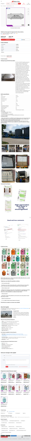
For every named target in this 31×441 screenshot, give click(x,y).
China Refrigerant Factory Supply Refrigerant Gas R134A (4, 405)
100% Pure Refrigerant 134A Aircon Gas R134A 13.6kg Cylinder (4, 381)
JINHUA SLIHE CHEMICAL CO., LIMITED (8, 33)
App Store (3, 435)
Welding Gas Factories (4, 426)
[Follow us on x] (26, 435)
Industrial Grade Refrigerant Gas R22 (21, 430)
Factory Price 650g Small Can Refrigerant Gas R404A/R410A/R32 (19, 393)
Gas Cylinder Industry (4, 422)
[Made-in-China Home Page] (15, 1)
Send (7, 366)
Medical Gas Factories (11, 426)
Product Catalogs (12, 411)
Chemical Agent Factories (4, 428)
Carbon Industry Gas (18, 422)
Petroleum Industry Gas (11, 422)
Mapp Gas (24, 413)
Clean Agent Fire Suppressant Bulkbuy (6, 432)
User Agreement (20, 438)
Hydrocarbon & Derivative (4, 420)
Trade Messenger (13, 435)
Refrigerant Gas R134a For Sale (13, 428)
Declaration (24, 438)
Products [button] (8, 3)
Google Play (8, 435)
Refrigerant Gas (3, 413)
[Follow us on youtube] (28, 435)
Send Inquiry (8, 39)
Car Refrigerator (23, 420)
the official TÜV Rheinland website (24, 308)
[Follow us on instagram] (27, 435)
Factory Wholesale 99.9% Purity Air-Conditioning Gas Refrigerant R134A (4, 393)
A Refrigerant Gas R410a (4, 430)
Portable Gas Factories (19, 426)
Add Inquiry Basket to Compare (15, 27)
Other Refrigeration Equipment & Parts (14, 420)
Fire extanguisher (18, 413)
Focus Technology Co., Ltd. (10, 438)
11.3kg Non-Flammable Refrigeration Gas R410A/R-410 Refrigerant (11, 381)
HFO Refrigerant (10, 413)
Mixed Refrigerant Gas (12, 430)
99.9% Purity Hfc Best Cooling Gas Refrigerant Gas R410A (11, 393)
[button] (1, 1)
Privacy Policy (27, 438)
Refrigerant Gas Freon (22, 428)
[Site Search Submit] (19, 3)
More (1, 433)
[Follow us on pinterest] (29, 435)
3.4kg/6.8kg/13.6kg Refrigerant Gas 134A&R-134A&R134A (26, 381)
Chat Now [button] (23, 39)
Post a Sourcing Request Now (23, 366)
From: (4, 355)
